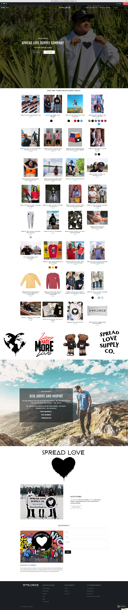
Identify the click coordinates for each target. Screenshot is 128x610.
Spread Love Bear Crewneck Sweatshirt (53, 250)
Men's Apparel (45, 591)
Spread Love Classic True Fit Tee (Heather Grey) (75, 194)
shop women (36, 52)
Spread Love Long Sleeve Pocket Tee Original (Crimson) (53, 280)
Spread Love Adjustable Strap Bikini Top (30, 167)
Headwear (45, 593)
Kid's (43, 596)
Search (66, 588)
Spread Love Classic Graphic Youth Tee (97, 280)
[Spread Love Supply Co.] (64, 7)
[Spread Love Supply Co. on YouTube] (4, 3)
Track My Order (105, 7)
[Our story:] (41, 501)
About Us (67, 591)
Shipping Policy (90, 591)
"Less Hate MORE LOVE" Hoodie (53, 104)
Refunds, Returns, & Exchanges (93, 596)
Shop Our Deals (46, 601)
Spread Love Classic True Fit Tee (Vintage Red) (75, 250)
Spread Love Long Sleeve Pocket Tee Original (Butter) (30, 280)
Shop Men (49, 52)
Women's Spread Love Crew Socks (30, 309)
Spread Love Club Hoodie (53, 220)
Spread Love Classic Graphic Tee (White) (97, 194)
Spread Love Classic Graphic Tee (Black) (53, 194)
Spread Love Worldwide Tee (30, 104)
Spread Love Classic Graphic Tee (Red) (30, 194)
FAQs (86, 7)
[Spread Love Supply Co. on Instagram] (6, 3)
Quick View (30, 107)
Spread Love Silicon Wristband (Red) (97, 218)
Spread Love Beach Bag (75, 311)
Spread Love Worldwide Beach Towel (97, 311)
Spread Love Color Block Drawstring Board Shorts (75, 137)
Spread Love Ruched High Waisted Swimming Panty (53, 167)
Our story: (76, 496)
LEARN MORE (76, 507)
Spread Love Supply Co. (28, 606)
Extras (44, 599)
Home (3, 7)
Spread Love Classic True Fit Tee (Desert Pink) (53, 137)
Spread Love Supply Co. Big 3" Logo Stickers (75, 220)
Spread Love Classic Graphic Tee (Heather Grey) (97, 250)
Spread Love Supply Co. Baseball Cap (97, 165)
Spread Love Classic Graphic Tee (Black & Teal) (30, 137)
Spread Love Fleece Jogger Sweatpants (30, 220)
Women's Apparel (46, 588)
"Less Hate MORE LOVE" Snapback (30, 248)
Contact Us (93, 7)
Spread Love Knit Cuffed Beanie (97, 137)
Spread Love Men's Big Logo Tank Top (75, 104)
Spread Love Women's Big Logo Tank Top (97, 104)
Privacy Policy (90, 593)
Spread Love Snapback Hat (75, 167)
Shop (7, 7)
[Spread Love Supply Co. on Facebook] (1, 3)
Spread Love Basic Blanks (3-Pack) (53, 309)
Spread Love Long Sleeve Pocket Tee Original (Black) (75, 280)
